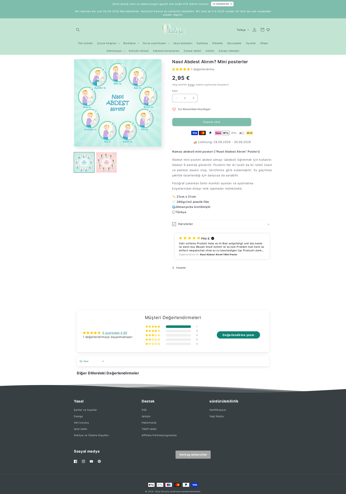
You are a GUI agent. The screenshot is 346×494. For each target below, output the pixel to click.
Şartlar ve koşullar (85, 409)
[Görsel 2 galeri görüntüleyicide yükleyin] (106, 162)
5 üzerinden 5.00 (114, 333)
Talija (157, 491)
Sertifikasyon (217, 409)
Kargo (191, 84)
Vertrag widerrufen (193, 454)
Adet (175, 90)
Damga (78, 416)
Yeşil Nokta (216, 416)
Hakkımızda (149, 422)
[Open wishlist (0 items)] (268, 30)
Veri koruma (81, 422)
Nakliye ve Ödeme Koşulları (91, 435)
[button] (78, 30)
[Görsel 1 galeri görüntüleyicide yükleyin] (84, 162)
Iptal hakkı (80, 428)
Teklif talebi (149, 428)
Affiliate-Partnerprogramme (159, 435)
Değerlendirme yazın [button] (238, 335)
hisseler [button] (181, 267)
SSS (144, 409)
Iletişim (146, 416)
